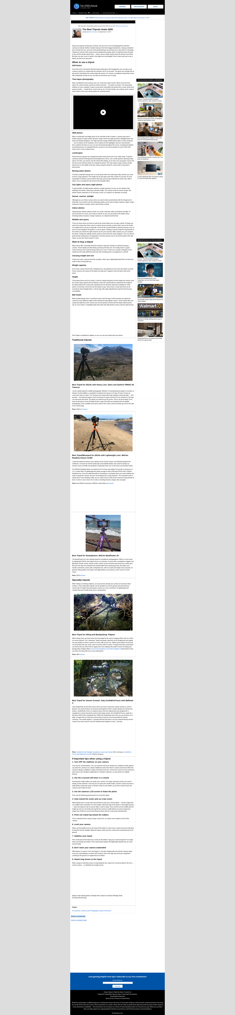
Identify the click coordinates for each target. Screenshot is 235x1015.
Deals (155, 6)
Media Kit (101, 994)
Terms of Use (110, 998)
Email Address (117, 980)
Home (74, 13)
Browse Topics (83, 13)
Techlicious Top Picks (109, 13)
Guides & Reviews (105, 911)
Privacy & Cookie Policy (122, 998)
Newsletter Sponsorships (113, 994)
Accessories (76, 911)
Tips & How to (139, 6)
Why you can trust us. (122, 26)
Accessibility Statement (117, 996)
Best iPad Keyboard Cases (119, 17)
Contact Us (127, 992)
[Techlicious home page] (85, 9)
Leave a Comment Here (79, 920)
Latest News (95, 13)
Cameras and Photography (89, 911)
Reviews (122, 6)
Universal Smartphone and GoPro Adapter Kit (106, 649)
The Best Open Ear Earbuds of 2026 (138, 17)
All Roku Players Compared (102, 17)
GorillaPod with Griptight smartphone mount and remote (94, 752)
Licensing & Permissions (129, 994)
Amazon (85, 409)
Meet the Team (118, 992)
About (111, 992)
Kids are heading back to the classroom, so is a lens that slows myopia (148, 280)
